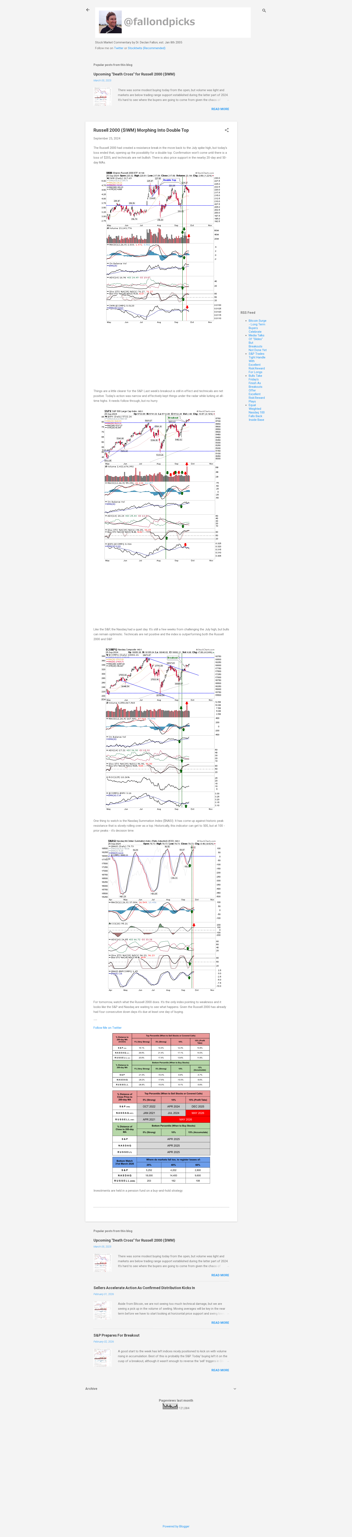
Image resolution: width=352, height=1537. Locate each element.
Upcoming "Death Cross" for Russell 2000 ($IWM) (134, 74)
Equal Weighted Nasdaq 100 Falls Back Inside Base (257, 412)
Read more (220, 109)
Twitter (118, 48)
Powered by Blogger (176, 1526)
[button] (226, 130)
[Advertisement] (254, 120)
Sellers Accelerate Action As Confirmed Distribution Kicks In (144, 1288)
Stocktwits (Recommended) (146, 48)
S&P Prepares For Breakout (117, 1335)
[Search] (264, 11)
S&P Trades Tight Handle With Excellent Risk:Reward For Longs (257, 363)
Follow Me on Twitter (108, 1028)
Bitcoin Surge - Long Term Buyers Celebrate (257, 326)
